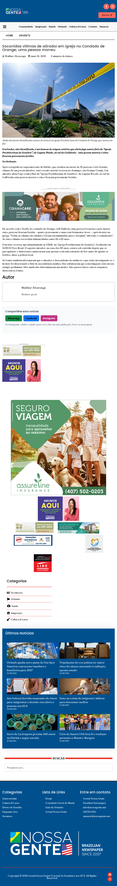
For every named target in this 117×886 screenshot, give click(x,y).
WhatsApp (14, 318)
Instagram (49, 318)
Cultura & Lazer (77, 26)
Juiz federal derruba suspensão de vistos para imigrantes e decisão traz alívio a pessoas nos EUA (32, 702)
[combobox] (58, 768)
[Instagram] (113, 6)
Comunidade (26, 26)
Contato (92, 26)
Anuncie (104, 26)
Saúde (52, 26)
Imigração (41, 26)
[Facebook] (110, 874)
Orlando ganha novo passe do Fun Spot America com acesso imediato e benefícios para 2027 (31, 666)
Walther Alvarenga (34, 287)
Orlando (62, 26)
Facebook (31, 318)
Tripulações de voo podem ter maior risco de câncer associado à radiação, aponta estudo (82, 666)
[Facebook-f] (106, 6)
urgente (24, 35)
